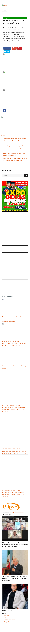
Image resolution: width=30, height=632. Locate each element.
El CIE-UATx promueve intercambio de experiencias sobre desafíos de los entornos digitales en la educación (15, 544)
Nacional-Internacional (9, 619)
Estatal (5, 617)
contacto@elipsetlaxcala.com (16, 512)
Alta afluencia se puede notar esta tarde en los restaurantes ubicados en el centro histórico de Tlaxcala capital (14, 141)
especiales (6, 615)
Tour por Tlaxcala (8, 18)
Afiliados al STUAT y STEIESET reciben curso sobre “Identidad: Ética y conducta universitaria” (14, 578)
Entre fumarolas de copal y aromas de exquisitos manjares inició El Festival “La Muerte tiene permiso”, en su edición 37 (15, 153)
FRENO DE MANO (8, 610)
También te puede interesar (7, 136)
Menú (4, 10)
